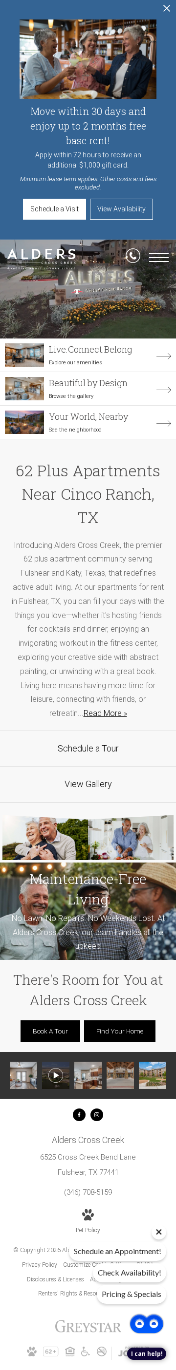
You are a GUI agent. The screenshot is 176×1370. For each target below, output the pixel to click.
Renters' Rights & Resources (74, 1293)
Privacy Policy (39, 1264)
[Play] (55, 1075)
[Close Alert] (166, 11)
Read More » (105, 713)
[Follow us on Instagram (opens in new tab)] (96, 1114)
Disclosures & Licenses (55, 1279)
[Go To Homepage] (41, 258)
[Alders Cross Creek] (120, 1075)
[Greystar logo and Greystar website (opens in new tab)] (88, 1331)
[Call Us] (133, 257)
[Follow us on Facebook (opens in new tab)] (79, 1114)
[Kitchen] (88, 1075)
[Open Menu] (159, 257)
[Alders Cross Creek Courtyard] (152, 1075)
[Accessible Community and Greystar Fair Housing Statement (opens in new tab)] (85, 1354)
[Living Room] (23, 1075)
